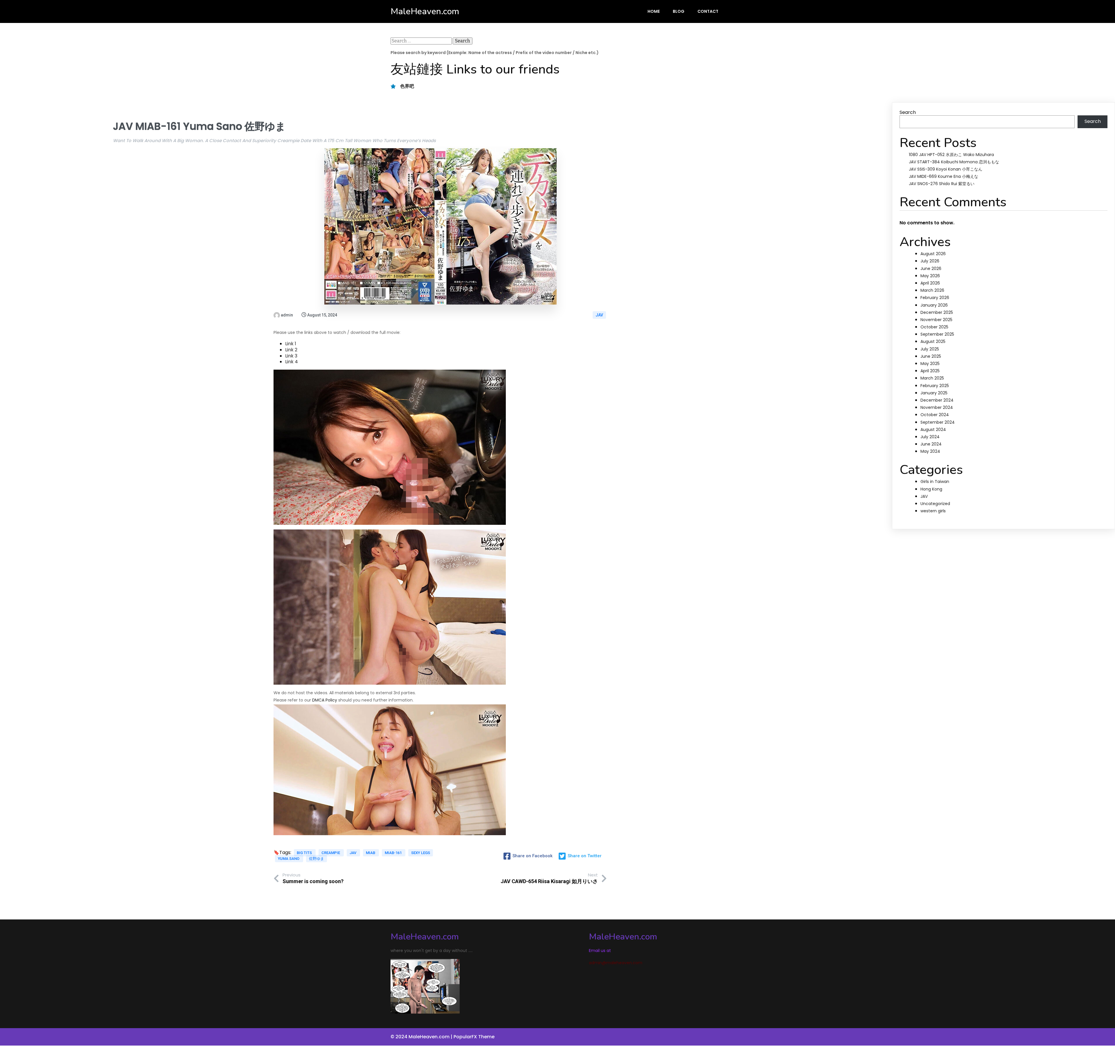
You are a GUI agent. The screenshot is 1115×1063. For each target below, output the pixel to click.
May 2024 (930, 451)
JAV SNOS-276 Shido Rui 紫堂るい (941, 184)
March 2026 (932, 290)
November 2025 (936, 320)
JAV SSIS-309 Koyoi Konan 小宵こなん (945, 169)
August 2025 (932, 341)
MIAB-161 (393, 853)
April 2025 (930, 371)
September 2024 (937, 422)
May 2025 (930, 363)
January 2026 (934, 305)
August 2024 (933, 429)
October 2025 (934, 327)
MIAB (371, 853)
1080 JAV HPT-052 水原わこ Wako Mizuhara (951, 155)
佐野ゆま (316, 858)
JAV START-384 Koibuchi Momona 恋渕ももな (954, 162)
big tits (305, 853)
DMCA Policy (324, 700)
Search (908, 112)
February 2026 (934, 297)
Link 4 (291, 361)
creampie (331, 853)
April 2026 (930, 283)
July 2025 (929, 349)
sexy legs (420, 853)
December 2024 (937, 400)
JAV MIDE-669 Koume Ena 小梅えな (943, 176)
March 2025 (932, 378)
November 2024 (936, 407)
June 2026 (930, 268)
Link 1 (290, 343)
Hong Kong (931, 489)
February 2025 (934, 386)
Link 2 (291, 349)
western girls (933, 511)
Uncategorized (935, 504)
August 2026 (933, 254)
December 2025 (936, 312)
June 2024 (931, 444)
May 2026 (930, 276)
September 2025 (937, 334)
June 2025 (930, 356)
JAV (599, 315)
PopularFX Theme (474, 1036)
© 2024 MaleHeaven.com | (422, 1036)
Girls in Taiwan (934, 481)
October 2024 (934, 415)
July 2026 (929, 261)
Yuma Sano (289, 858)
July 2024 (930, 437)
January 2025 (933, 393)
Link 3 (291, 355)
